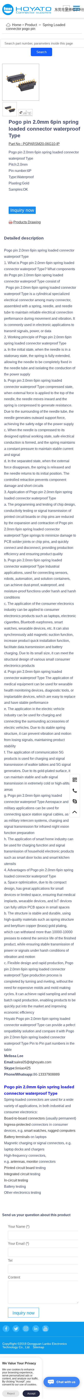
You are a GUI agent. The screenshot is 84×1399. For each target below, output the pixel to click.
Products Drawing (27, 222)
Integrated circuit (16, 1174)
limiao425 (23, 1068)
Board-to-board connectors (24, 1118)
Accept (31, 1393)
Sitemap (38, 1347)
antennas (18, 1161)
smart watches (35, 1130)
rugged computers (61, 1130)
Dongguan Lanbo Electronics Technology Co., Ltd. (26, 9)
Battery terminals (17, 1137)
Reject (11, 1393)
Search (41, 52)
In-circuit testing (16, 1180)
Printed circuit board (19, 1168)
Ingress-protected (17, 1124)
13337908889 (49, 1074)
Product (31, 25)
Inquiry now (22, 210)
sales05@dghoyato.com (32, 1062)
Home (16, 25)
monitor (32, 1161)
